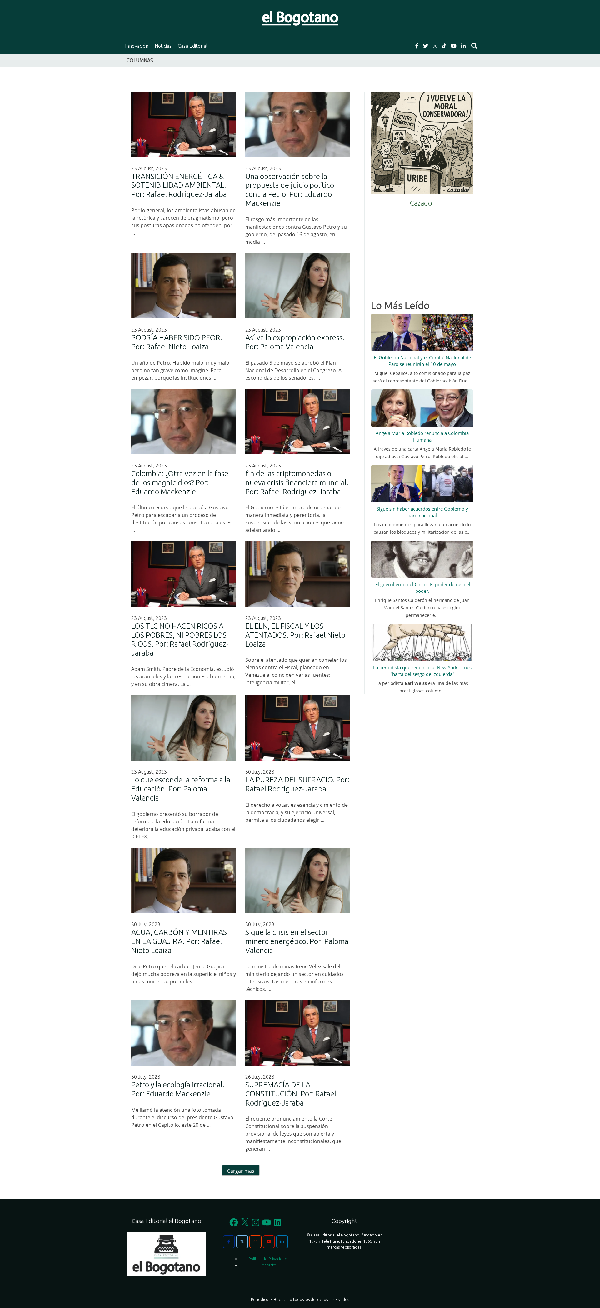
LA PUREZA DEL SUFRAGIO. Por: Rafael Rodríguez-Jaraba (297, 784)
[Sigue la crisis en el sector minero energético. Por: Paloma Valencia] (297, 880)
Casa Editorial (193, 46)
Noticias (163, 46)
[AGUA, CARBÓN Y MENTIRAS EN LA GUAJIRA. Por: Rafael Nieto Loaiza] (183, 880)
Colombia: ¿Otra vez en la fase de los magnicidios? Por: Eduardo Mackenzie (179, 482)
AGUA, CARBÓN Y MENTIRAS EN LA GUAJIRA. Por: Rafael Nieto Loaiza (179, 941)
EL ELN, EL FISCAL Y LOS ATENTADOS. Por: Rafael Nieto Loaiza (295, 635)
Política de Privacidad (267, 1258)
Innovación (136, 46)
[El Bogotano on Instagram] (255, 1241)
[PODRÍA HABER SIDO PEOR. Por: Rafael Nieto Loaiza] (183, 285)
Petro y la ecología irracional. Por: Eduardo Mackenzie (177, 1089)
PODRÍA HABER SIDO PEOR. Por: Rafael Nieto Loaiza (176, 342)
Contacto (267, 1265)
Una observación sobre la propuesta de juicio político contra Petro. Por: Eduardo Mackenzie (289, 189)
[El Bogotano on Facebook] (229, 1241)
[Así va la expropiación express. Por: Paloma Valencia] (297, 285)
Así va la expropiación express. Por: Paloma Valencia (294, 342)
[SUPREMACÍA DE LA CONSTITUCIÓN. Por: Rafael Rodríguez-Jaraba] (297, 1033)
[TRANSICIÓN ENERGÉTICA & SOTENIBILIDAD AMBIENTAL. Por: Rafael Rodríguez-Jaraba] (183, 124)
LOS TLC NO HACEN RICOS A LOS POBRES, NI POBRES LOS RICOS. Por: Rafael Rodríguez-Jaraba (179, 639)
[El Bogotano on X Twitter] (242, 1241)
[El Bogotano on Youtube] (269, 1241)
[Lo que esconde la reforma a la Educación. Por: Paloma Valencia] (183, 728)
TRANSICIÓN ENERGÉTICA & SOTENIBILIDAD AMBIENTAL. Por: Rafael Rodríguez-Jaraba (179, 185)
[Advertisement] (422, 251)
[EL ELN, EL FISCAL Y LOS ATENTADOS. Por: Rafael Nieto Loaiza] (297, 574)
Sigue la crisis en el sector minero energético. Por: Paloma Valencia (296, 941)
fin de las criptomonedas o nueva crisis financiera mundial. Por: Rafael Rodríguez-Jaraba (296, 482)
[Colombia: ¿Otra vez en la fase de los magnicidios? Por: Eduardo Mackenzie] (183, 421)
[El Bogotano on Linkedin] (282, 1241)
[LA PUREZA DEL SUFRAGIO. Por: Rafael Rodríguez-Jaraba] (297, 728)
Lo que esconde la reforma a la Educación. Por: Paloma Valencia (180, 789)
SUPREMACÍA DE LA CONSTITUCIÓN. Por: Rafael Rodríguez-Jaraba (290, 1094)
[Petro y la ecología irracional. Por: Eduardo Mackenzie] (183, 1033)
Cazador (422, 203)
